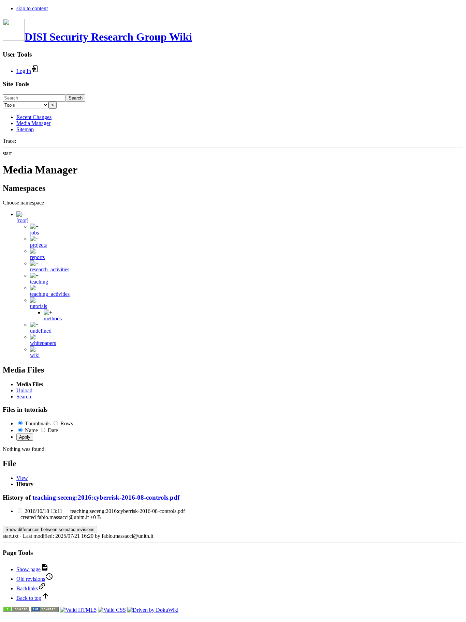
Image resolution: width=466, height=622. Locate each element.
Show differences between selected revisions (49, 529)
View (22, 478)
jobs (34, 233)
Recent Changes (34, 117)
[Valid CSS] (112, 610)
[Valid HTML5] (78, 610)
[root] (22, 220)
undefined (41, 331)
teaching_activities (50, 294)
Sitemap (25, 129)
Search (76, 98)
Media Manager (33, 123)
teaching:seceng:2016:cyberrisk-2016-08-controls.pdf (105, 497)
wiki (35, 355)
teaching (39, 282)
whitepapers (43, 343)
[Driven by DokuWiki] (152, 610)
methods (53, 318)
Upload (24, 390)
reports (37, 257)
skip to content (32, 8)
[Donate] (16, 610)
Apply (24, 437)
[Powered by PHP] (45, 610)
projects (38, 245)
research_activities (49, 269)
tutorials (38, 306)
